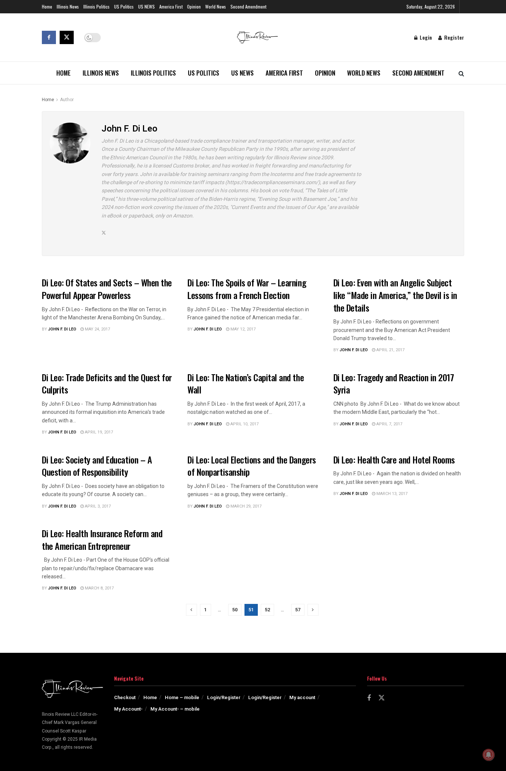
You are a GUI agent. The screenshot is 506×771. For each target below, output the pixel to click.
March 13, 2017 (391, 494)
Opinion (194, 6)
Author (67, 99)
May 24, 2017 (97, 329)
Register (453, 37)
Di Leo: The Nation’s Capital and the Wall (245, 383)
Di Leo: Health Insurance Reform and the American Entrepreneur (102, 539)
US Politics (124, 6)
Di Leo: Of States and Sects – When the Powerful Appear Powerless (107, 289)
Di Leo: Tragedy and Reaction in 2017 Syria (393, 383)
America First (171, 6)
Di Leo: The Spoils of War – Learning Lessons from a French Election (246, 289)
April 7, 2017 (388, 424)
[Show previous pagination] (191, 610)
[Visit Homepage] (257, 37)
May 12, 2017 (242, 329)
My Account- (128, 708)
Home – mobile (182, 697)
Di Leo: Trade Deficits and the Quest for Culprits (107, 383)
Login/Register (223, 697)
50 (234, 609)
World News (215, 6)
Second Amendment (248, 6)
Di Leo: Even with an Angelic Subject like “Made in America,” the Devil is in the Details (395, 295)
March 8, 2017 (99, 588)
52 (267, 609)
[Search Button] (461, 73)
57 (297, 609)
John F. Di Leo (62, 329)
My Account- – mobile (175, 708)
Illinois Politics (96, 6)
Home (47, 6)
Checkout (125, 697)
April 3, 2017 (97, 506)
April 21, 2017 (390, 350)
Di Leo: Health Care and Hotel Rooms (394, 459)
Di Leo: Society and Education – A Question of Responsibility (97, 466)
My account (302, 697)
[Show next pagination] (313, 610)
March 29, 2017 (245, 506)
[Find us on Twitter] (67, 37)
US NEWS (146, 6)
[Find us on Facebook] (49, 37)
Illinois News (68, 6)
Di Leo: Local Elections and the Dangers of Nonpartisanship (251, 466)
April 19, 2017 (98, 432)
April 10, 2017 (244, 424)
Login (425, 37)
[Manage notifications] (489, 755)
